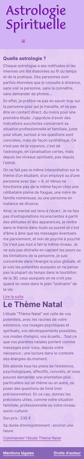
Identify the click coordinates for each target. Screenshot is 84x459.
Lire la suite (13, 296)
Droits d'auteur (67, 453)
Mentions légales (18, 453)
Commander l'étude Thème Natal (32, 438)
